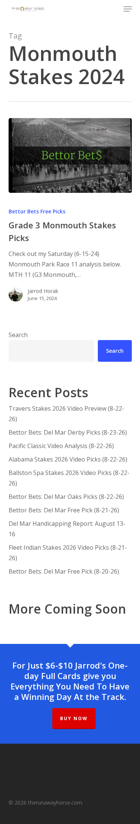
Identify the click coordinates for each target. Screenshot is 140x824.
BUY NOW (74, 718)
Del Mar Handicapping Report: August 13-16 (67, 528)
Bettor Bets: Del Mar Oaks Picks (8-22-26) (66, 497)
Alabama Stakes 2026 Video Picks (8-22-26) (68, 459)
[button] (128, 9)
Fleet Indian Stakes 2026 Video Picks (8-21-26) (68, 552)
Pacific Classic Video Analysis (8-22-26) (61, 446)
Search (18, 335)
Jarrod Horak (43, 290)
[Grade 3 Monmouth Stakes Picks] (70, 155)
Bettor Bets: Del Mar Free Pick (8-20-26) (64, 571)
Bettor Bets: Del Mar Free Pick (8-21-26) (64, 510)
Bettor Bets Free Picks (37, 211)
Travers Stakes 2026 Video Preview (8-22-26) (66, 413)
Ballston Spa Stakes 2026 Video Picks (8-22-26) (69, 478)
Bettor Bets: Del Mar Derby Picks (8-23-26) (68, 432)
